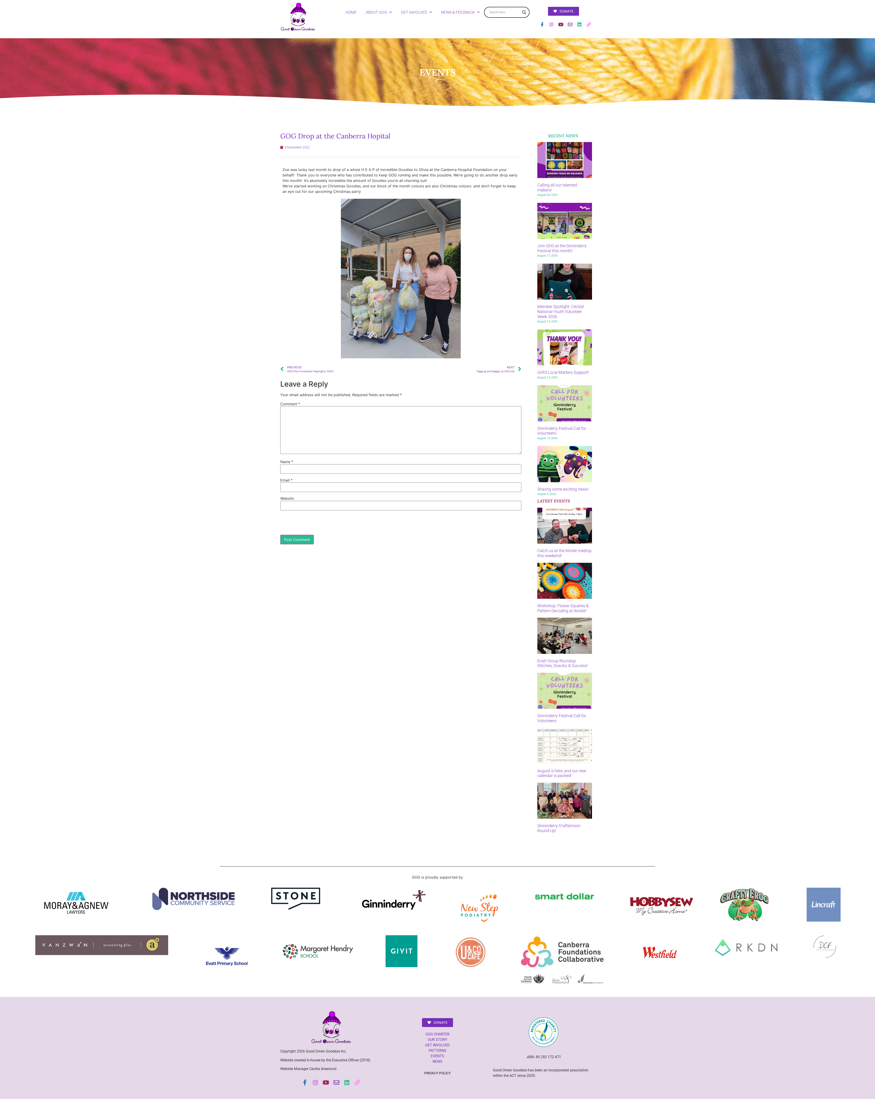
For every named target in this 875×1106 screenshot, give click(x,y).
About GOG (376, 12)
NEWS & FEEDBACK (458, 12)
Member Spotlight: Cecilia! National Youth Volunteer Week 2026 (560, 311)
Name (286, 462)
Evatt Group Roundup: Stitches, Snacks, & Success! (562, 663)
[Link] (589, 24)
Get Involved (414, 12)
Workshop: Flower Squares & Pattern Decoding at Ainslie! (563, 608)
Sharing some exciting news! (562, 489)
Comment (290, 404)
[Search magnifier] (524, 12)
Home (351, 12)
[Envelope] (570, 24)
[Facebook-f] (542, 24)
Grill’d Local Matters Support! (563, 372)
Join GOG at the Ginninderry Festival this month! (562, 248)
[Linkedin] (579, 24)
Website (287, 498)
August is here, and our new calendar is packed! (561, 773)
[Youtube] (560, 24)
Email (286, 480)
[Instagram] (551, 24)
